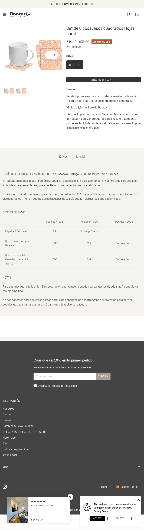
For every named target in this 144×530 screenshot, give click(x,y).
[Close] (138, 499)
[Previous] (49, 55)
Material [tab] (80, 156)
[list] (33, 55)
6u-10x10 (74, 65)
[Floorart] (20, 14)
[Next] (54, 55)
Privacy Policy (101, 511)
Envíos (7, 420)
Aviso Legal (10, 455)
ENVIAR (103, 376)
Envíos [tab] (63, 156)
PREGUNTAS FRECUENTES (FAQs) (24, 431)
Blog (5, 443)
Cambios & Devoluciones (18, 426)
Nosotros (8, 408)
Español (103, 486)
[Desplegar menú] (5, 14)
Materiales (9, 437)
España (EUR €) (129, 486)
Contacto (8, 414)
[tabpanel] (72, 239)
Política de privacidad (16, 449)
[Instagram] (5, 486)
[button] (137, 14)
